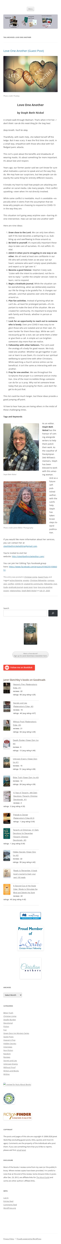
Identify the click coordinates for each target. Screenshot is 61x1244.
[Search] (53, 613)
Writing (6, 1074)
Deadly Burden (9, 1019)
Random (7, 1053)
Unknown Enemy (10, 1064)
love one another (45, 587)
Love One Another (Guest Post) (23, 51)
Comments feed (10, 1204)
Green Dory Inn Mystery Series (16, 1033)
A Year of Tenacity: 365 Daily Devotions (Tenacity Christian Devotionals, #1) (25, 796)
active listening (16, 580)
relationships (15, 590)
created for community (33, 583)
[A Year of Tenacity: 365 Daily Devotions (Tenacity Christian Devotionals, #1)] (8, 797)
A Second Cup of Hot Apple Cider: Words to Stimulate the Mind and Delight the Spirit (25, 889)
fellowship (48, 583)
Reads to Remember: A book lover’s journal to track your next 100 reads (25, 874)
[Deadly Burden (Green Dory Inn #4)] (8, 744)
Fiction (6, 1026)
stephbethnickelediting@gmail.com (20, 546)
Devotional (8, 1023)
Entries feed (8, 1201)
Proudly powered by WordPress (29, 1239)
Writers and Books (11, 1070)
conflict (11, 583)
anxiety (26, 580)
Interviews (7, 1047)
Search (6, 608)
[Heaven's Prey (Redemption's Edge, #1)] (8, 688)
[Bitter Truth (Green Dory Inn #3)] (8, 781)
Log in (6, 1198)
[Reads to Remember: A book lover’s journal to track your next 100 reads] (8, 874)
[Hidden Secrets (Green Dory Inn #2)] (8, 856)
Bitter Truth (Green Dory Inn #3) (26, 777)
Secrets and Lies (10, 1060)
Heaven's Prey (9, 1040)
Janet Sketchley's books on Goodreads (24, 679)
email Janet (21, 1150)
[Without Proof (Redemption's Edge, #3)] (8, 726)
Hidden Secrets (9, 1043)
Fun (5, 1030)
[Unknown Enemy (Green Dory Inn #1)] (8, 763)
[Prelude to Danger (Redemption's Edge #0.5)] (8, 819)
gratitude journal (16, 587)
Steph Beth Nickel (29, 590)
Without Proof (9, 1067)
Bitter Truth (8, 1013)
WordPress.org (9, 1208)
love (35, 587)
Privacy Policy (8, 1239)
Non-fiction (8, 1050)
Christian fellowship (38, 580)
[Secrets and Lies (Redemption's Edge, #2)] (8, 707)
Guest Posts (43, 577)
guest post (28, 587)
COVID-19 (19, 583)
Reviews (6, 1057)
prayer (6, 590)
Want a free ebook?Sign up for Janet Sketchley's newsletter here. (30, 654)
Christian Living (30, 577)
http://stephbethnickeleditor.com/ (28, 556)
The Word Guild (42, 1177)
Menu (30, 9)
